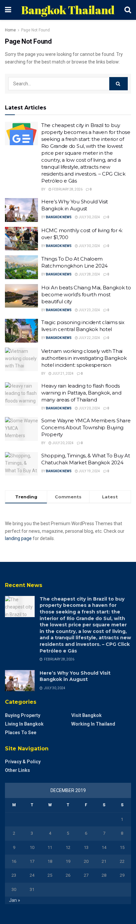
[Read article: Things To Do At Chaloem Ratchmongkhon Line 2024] (21, 267)
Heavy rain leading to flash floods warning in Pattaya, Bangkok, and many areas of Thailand (81, 393)
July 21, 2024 (62, 373)
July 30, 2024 (89, 217)
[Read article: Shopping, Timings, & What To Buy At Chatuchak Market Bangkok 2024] (21, 464)
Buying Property (22, 715)
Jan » (14, 900)
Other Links (17, 770)
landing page (18, 538)
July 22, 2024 (89, 338)
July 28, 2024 (89, 274)
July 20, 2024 (89, 408)
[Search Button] (127, 10)
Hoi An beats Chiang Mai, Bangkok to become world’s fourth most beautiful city (86, 294)
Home (10, 30)
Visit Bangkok (86, 715)
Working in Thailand (93, 724)
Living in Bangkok (24, 724)
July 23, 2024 (89, 310)
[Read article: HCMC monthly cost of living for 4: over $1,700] (21, 239)
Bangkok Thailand (67, 10)
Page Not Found (35, 30)
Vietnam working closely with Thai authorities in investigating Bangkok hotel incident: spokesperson (83, 358)
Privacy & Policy (23, 761)
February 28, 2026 (67, 189)
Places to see (20, 732)
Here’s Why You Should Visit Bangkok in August (75, 676)
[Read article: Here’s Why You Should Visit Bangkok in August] (21, 210)
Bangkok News (59, 217)
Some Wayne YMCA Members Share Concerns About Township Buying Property (85, 427)
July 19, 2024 (89, 471)
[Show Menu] (8, 10)
